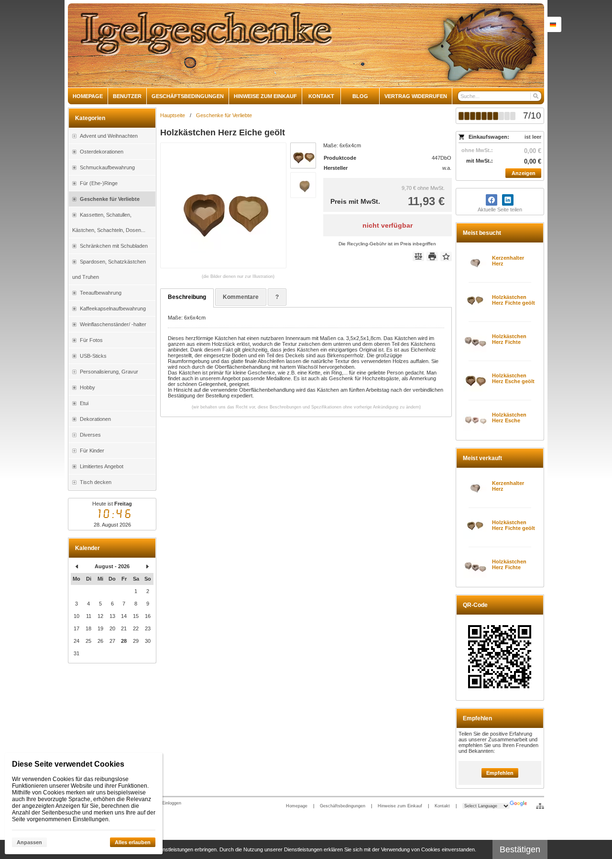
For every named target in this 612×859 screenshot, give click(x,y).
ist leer (533, 137)
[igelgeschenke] (306, 45)
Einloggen (171, 803)
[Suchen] (535, 96)
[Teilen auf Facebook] (491, 200)
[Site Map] (540, 806)
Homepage (296, 806)
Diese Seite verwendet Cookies (68, 764)
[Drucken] (432, 256)
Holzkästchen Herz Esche (509, 417)
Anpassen (29, 842)
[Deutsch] (552, 24)
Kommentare (241, 297)
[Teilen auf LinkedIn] (508, 200)
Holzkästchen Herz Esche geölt (513, 378)
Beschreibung (187, 297)
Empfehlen (500, 773)
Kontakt (442, 806)
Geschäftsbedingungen (342, 806)
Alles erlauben (133, 842)
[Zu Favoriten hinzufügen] (446, 256)
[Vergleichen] (418, 256)
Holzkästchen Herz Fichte (509, 339)
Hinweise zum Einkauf (400, 806)
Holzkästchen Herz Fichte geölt (513, 300)
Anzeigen (524, 173)
